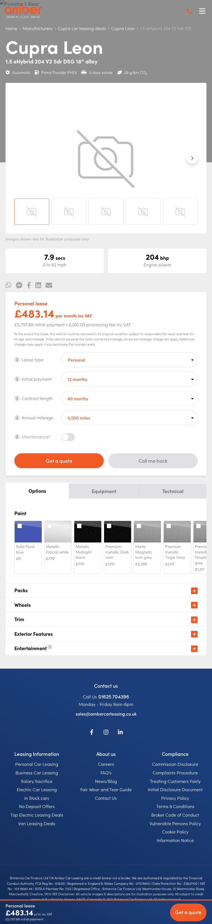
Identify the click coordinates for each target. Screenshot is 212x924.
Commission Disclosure (175, 764)
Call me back (153, 460)
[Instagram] (106, 733)
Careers (106, 764)
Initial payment (37, 379)
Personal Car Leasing (36, 764)
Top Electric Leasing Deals (36, 815)
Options (37, 490)
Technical (173, 491)
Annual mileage (37, 417)
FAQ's (106, 772)
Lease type (32, 359)
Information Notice (175, 840)
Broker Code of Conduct (175, 815)
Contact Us (106, 798)
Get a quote (59, 460)
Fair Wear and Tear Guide (106, 789)
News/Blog (106, 781)
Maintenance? (36, 436)
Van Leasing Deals (36, 823)
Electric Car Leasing (37, 789)
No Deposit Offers (37, 806)
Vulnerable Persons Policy (175, 823)
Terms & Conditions (175, 806)
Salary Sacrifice (36, 781)
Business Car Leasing (36, 772)
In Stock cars (36, 798)
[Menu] (202, 11)
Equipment (104, 491)
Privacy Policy (175, 798)
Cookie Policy (175, 831)
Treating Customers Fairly (175, 781)
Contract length (37, 398)
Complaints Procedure (175, 772)
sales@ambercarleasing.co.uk (106, 714)
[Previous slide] (19, 158)
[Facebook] (91, 733)
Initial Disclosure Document (175, 789)
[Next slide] (192, 158)
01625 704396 (113, 696)
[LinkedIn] (120, 733)
